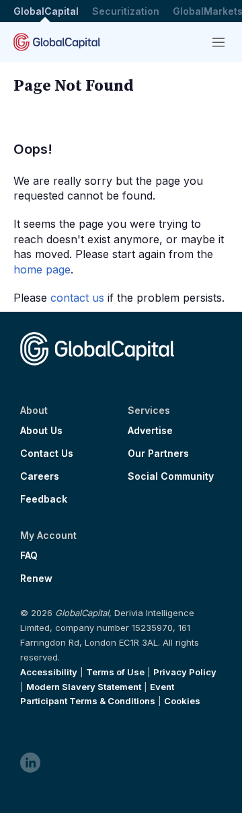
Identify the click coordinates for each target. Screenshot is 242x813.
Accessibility (48, 672)
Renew (36, 578)
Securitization (125, 11)
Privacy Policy (184, 672)
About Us (41, 430)
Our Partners (158, 453)
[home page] (56, 42)
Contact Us (46, 453)
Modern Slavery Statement (83, 686)
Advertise (150, 430)
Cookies (182, 700)
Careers (39, 476)
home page (42, 269)
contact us (77, 297)
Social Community (171, 476)
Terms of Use (115, 672)
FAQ (29, 555)
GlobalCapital (46, 11)
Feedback (43, 499)
